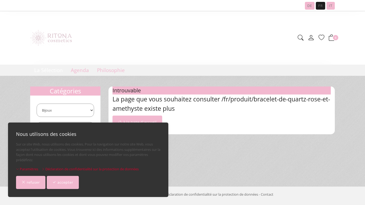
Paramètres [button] (28, 169)
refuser (33, 182)
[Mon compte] (311, 38)
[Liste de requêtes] (321, 38)
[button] (301, 38)
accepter (65, 182)
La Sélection (48, 70)
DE (309, 5)
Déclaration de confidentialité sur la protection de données (92, 169)
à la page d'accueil (140, 122)
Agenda (80, 70)
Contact (267, 194)
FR (320, 5)
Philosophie (111, 70)
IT (330, 5)
